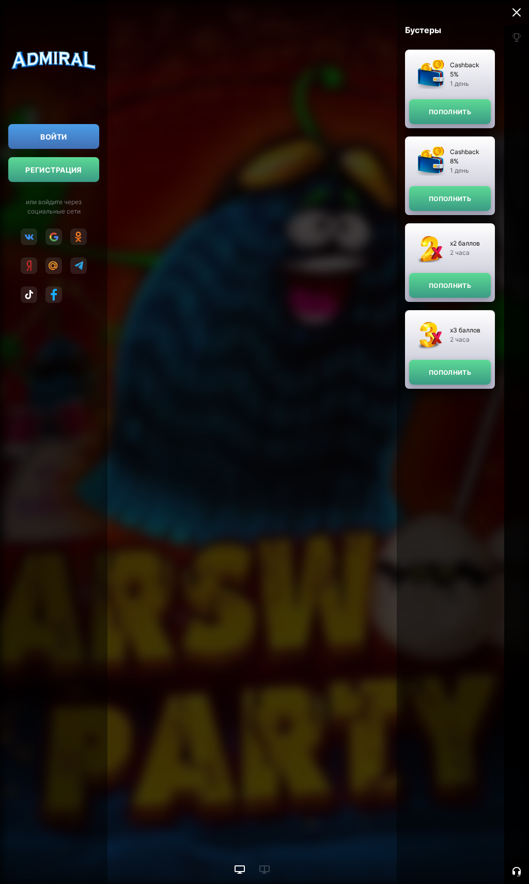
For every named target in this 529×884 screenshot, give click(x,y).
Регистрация (53, 169)
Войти (53, 136)
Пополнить (450, 112)
